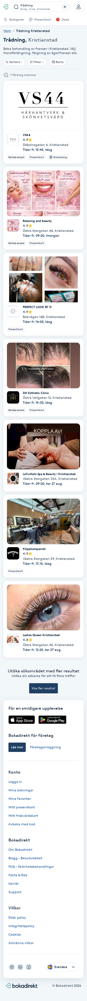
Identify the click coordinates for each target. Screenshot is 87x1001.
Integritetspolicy (21, 926)
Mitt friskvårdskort (23, 816)
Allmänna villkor (21, 943)
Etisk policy (17, 917)
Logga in (15, 782)
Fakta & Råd (17, 875)
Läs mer (17, 747)
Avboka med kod (21, 824)
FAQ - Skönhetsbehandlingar (31, 867)
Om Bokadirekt (20, 850)
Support (14, 892)
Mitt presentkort (21, 807)
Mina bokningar (20, 790)
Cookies (14, 934)
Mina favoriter (19, 799)
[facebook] (28, 967)
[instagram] (11, 967)
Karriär (13, 884)
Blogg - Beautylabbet (25, 858)
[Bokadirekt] (5, 6)
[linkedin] (20, 967)
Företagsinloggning (45, 747)
